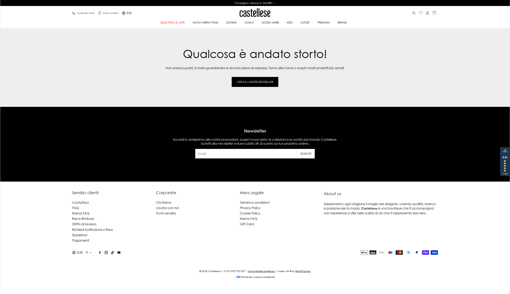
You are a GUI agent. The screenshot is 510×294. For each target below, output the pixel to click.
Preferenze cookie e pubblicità (257, 277)
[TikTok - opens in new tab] (112, 252)
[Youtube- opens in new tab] (119, 252)
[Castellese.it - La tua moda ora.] (255, 13)
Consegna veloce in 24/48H (196, 3)
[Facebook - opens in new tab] (99, 252)
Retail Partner (303, 271)
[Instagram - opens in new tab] (106, 252)
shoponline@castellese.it (261, 271)
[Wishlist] (421, 13)
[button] (414, 13)
